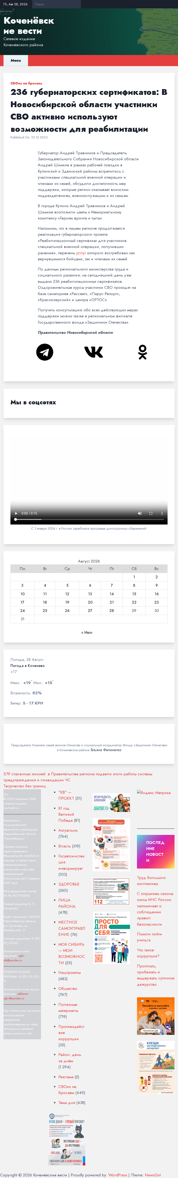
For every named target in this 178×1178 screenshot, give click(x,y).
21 (112, 602)
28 (111, 610)
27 (90, 610)
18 (45, 602)
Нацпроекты (69, 972)
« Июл (86, 632)
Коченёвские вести (28, 25)
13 (90, 594)
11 (45, 594)
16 (157, 594)
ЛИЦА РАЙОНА (67, 903)
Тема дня (66, 1103)
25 (45, 610)
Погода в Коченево (27, 665)
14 (112, 594)
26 (67, 610)
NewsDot (153, 1175)
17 (22, 602)
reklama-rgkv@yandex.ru (16, 996)
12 (67, 594)
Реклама (65, 1077)
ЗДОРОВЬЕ (68, 884)
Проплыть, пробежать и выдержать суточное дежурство (155, 975)
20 (90, 602)
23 (156, 602)
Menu (16, 60)
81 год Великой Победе (66, 814)
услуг (81, 253)
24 (22, 610)
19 (67, 602)
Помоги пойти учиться (149, 937)
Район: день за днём (69, 1058)
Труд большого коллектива (151, 881)
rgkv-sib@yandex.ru (14, 957)
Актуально (68, 830)
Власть (64, 846)
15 (134, 594)
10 (22, 594)
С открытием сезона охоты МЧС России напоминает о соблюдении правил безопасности (155, 909)
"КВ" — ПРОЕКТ (66, 795)
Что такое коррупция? (148, 953)
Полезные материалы (68, 1007)
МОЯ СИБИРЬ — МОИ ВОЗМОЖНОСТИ (71, 953)
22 (134, 602)
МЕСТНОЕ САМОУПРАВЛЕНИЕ (71, 928)
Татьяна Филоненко (105, 750)
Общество (67, 988)
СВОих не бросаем (26, 83)
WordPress (117, 1175)
